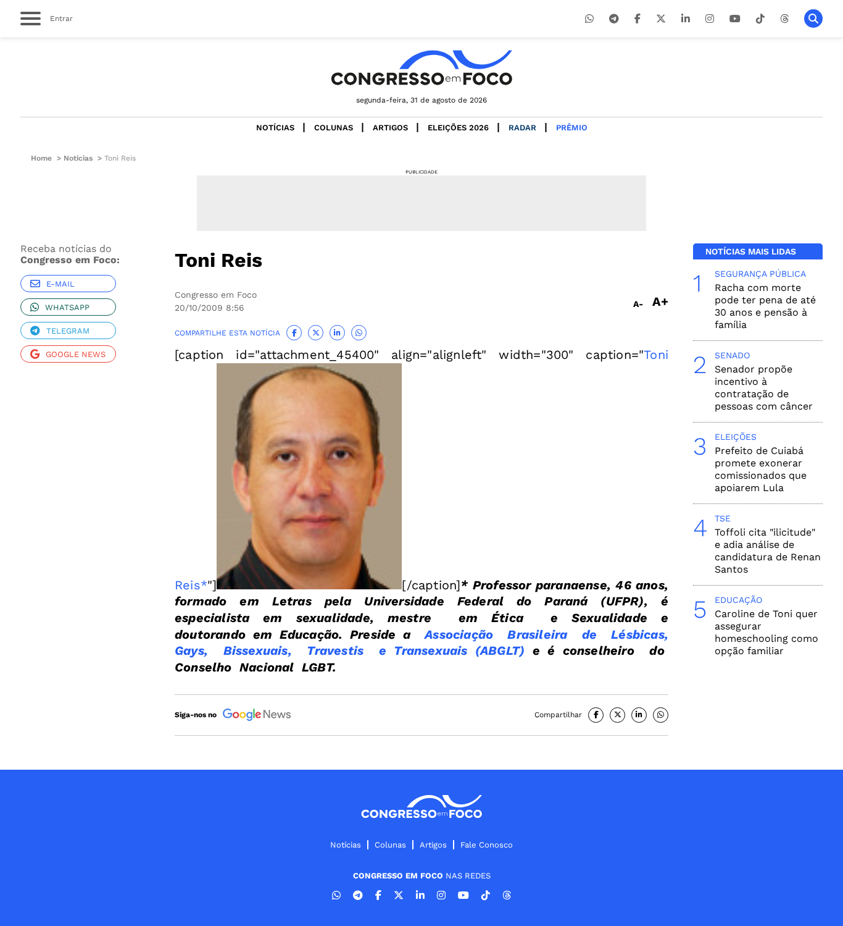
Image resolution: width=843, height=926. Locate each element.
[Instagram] (709, 19)
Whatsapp (67, 307)
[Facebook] (637, 19)
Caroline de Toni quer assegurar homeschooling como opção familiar (766, 632)
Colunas (333, 127)
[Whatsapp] (589, 19)
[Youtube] (735, 19)
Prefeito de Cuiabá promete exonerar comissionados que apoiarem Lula (761, 469)
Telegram (67, 330)
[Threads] (784, 19)
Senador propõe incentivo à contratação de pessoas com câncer (764, 387)
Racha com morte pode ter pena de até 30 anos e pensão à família (765, 306)
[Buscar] (813, 18)
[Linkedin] (685, 19)
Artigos (390, 127)
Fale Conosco (486, 844)
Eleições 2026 (458, 127)
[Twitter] (661, 19)
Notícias (275, 127)
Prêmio (572, 127)
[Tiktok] (760, 19)
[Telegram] (614, 19)
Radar (522, 127)
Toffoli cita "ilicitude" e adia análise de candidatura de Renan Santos (768, 550)
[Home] (421, 67)
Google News (76, 354)
